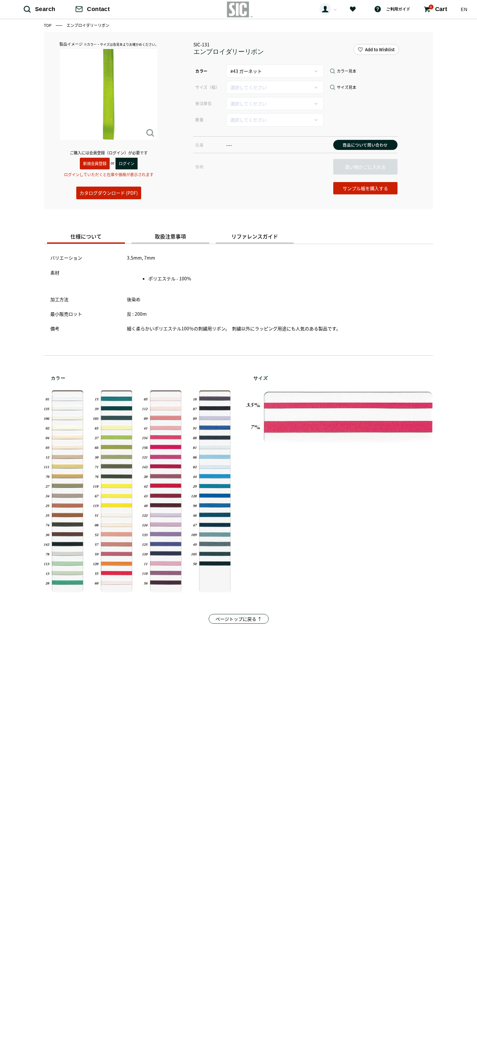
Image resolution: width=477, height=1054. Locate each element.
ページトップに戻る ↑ (238, 619)
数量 (199, 119)
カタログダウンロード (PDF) (109, 193)
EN (464, 9)
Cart (438, 8)
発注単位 (203, 103)
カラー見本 (346, 71)
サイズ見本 (346, 87)
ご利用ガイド (398, 9)
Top (48, 25)
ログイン (126, 163)
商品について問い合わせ (365, 145)
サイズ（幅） (207, 87)
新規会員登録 (94, 163)
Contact (98, 9)
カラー (201, 71)
